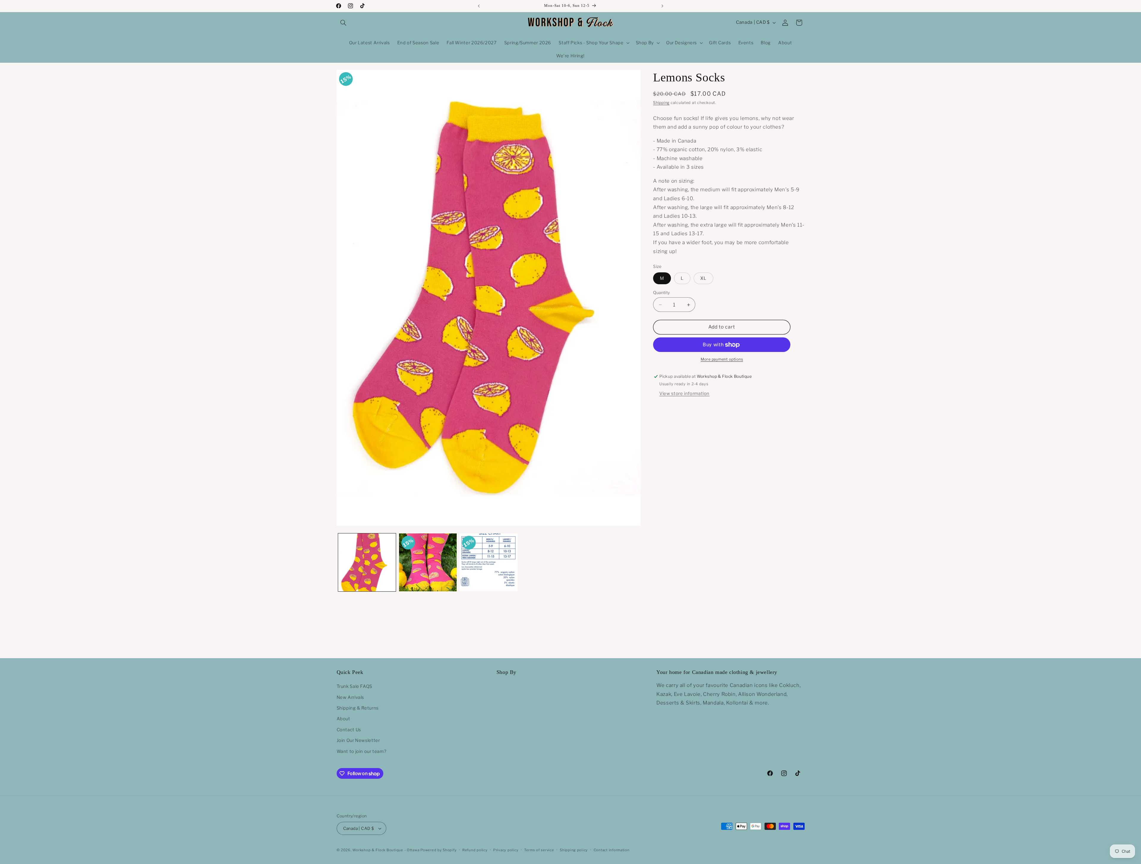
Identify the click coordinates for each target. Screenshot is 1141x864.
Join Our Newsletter (358, 740)
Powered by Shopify (438, 850)
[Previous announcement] (478, 6)
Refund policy (475, 850)
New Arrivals (350, 697)
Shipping (661, 103)
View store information (684, 394)
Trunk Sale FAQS (354, 686)
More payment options (722, 359)
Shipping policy (574, 850)
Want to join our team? (362, 751)
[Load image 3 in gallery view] (488, 562)
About (343, 718)
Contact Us (349, 729)
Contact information (612, 850)
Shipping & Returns (358, 708)
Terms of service (539, 850)
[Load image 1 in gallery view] (367, 562)
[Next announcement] (662, 6)
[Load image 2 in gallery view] (428, 562)
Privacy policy (505, 850)
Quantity (661, 292)
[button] (343, 22)
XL (703, 278)
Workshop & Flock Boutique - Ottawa (385, 850)
